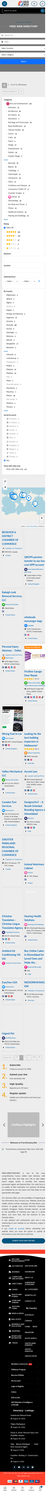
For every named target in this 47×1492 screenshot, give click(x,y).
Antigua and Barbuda (15, 314)
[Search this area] (5, 481)
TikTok (12, 453)
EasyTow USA (9, 982)
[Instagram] (28, 635)
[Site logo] (23, 4)
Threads (13, 457)
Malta (9, 381)
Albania (10, 299)
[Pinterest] (39, 697)
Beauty (12, 167)
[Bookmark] (19, 583)
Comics (12, 134)
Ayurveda (13, 163)
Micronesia (11, 399)
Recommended (9, 91)
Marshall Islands (13, 384)
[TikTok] (42, 697)
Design (12, 145)
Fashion (12, 152)
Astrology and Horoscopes (19, 122)
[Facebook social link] (14, 1467)
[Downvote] (15, 583)
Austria (10, 329)
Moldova (10, 403)
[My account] (42, 3)
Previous (4, 1125)
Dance (11, 141)
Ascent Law (30, 771)
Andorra (10, 306)
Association (13, 119)
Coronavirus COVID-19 (18, 189)
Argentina (11, 318)
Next (42, 1125)
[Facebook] (3, 611)
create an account (16, 1229)
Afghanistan (12, 295)
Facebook (14, 419)
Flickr (12, 438)
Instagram (14, 445)
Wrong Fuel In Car (12, 734)
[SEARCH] (42, 11)
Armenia (10, 321)
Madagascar (12, 362)
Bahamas (11, 336)
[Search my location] (5, 487)
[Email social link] (19, 1467)
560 (34, 1057)
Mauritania (11, 388)
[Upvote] (11, 583)
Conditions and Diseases (19, 185)
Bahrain (10, 340)
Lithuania (11, 354)
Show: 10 (7, 1058)
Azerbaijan (11, 332)
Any (7, 460)
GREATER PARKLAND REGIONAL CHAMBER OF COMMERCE (10, 847)
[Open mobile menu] (4, 3)
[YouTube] (14, 667)
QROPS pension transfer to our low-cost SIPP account (34, 561)
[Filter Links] (4, 85)
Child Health (14, 174)
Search (23, 61)
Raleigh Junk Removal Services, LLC (12, 596)
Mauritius (11, 392)
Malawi (10, 366)
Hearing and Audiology (18, 216)
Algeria (10, 303)
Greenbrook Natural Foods (21, 1415)
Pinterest (13, 426)
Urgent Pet (8, 1033)
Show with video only (16, 469)
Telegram (13, 449)
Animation (13, 107)
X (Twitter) (14, 423)
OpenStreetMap (32, 526)
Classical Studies (16, 130)
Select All (9, 228)
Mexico (10, 396)
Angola (10, 310)
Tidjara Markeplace (18, 1424)
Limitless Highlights (23, 1124)
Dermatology (14, 201)
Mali (9, 377)
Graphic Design (15, 156)
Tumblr (13, 430)
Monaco (10, 407)
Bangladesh (12, 344)
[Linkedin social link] (28, 1467)
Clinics (12, 182)
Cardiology (13, 171)
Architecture (14, 111)
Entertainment (15, 149)
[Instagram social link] (23, 1467)
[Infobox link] (23, 1067)
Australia (11, 325)
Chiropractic (14, 178)
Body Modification (16, 126)
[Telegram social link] (32, 1467)
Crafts (12, 137)
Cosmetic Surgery (16, 193)
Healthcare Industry (17, 212)
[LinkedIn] (12, 667)
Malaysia (11, 369)
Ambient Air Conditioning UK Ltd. (11, 955)
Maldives (11, 373)
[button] (42, 518)
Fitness (12, 208)
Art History (14, 115)
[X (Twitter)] (6, 667)
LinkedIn (13, 434)
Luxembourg (12, 358)
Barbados (11, 348)
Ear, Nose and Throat (17, 204)
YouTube (13, 442)
